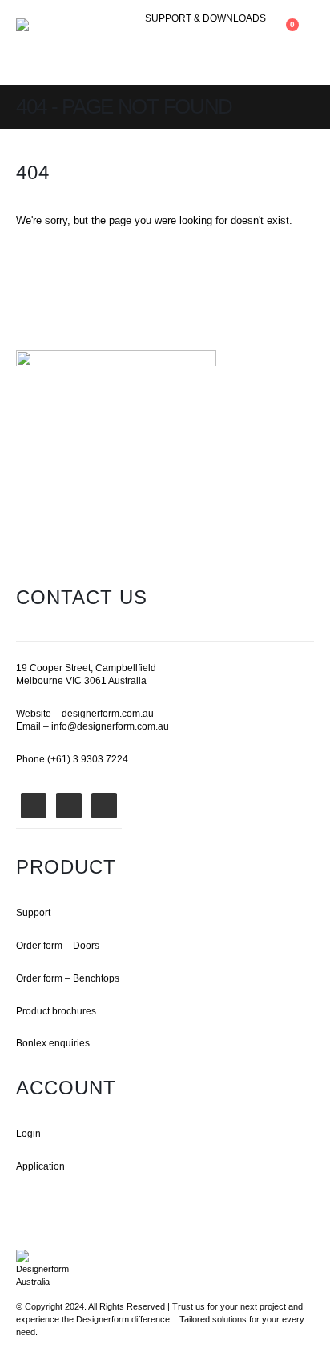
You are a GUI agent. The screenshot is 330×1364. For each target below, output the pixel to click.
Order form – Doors (57, 945)
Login (28, 1133)
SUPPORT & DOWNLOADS (205, 18)
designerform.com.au (108, 713)
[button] (278, 18)
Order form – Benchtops (67, 978)
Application (40, 1166)
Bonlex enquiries (53, 1043)
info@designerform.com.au (110, 726)
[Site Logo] (60, 38)
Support (33, 912)
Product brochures (56, 1011)
